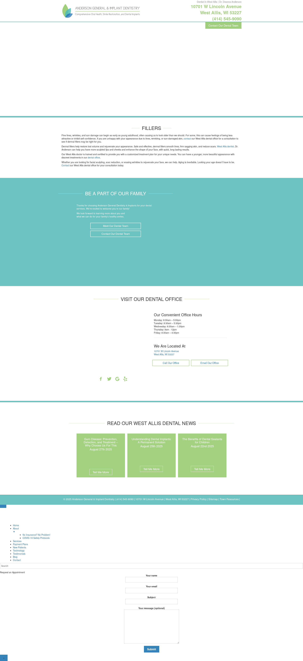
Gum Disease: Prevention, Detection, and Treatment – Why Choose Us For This (101, 442)
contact (187, 138)
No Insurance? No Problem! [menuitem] (36, 534)
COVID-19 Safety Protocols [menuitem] (36, 537)
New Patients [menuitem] (19, 547)
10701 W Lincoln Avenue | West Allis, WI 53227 (162, 499)
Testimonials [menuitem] (19, 553)
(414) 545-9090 (226, 19)
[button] (115, 226)
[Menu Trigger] (3, 506)
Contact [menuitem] (17, 560)
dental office (94, 157)
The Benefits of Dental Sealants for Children (202, 440)
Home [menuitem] (16, 525)
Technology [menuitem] (18, 550)
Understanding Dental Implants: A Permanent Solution (151, 440)
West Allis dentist (225, 146)
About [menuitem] (16, 530)
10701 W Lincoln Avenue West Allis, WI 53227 (216, 9)
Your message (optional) (151, 608)
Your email (151, 586)
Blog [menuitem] (15, 556)
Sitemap (213, 499)
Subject (151, 597)
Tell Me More (101, 472)
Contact (65, 165)
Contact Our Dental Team (223, 25)
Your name (151, 575)
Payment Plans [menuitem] (20, 544)
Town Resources (229, 499)
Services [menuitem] (17, 541)
